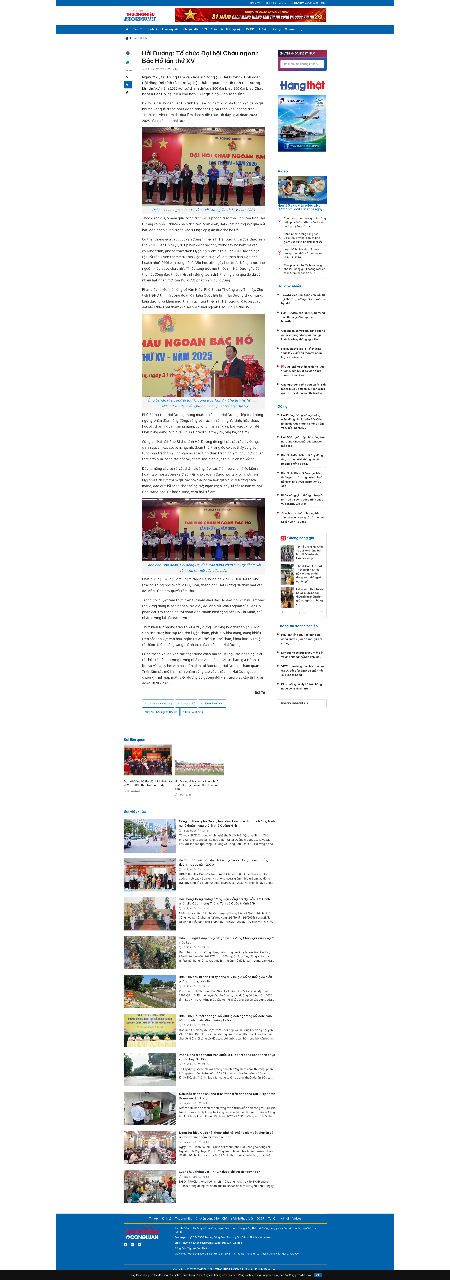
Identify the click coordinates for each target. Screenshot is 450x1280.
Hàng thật (256, 3)
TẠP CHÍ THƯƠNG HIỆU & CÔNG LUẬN (223, 1269)
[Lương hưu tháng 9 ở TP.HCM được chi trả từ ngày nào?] (150, 1186)
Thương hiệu (170, 29)
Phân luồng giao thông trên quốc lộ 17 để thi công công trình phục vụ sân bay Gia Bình (302, 499)
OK (318, 1274)
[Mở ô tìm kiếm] (300, 29)
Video (283, 171)
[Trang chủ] (127, 29)
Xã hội (277, 29)
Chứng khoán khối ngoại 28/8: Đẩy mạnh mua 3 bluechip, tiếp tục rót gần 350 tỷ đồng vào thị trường (303, 389)
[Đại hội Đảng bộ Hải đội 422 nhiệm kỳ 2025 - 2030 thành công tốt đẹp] (148, 760)
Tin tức (138, 29)
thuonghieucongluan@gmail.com (201, 1242)
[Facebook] (125, 1244)
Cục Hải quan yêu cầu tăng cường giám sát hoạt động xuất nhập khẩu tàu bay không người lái (303, 335)
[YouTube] (132, 1244)
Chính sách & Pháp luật (226, 29)
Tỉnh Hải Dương (194, 712)
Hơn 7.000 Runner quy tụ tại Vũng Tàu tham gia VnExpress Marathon (303, 317)
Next (322, 612)
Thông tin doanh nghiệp (298, 626)
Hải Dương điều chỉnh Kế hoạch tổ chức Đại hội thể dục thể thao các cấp (196, 785)
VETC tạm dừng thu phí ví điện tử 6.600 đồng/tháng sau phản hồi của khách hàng (302, 670)
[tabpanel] (302, 577)
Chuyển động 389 (195, 29)
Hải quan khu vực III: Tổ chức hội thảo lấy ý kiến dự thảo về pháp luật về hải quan (301, 353)
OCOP (250, 29)
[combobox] (302, 64)
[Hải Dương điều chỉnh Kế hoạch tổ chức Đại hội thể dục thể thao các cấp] (199, 760)
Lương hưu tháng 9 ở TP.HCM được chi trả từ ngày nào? (219, 1172)
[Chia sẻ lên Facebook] (127, 53)
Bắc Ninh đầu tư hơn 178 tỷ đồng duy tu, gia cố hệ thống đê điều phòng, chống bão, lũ (302, 459)
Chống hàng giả (300, 538)
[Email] (139, 1244)
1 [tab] (299, 613)
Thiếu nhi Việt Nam (213, 703)
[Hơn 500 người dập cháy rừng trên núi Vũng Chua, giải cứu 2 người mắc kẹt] (150, 953)
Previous (283, 612)
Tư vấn (263, 29)
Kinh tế (153, 29)
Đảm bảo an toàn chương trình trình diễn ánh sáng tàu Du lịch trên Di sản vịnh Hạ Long (303, 517)
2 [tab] (305, 613)
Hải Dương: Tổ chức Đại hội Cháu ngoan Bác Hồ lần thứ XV (200, 57)
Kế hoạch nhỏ (187, 703)
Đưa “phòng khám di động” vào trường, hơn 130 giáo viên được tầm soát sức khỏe (303, 371)
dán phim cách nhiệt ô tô (294, 702)
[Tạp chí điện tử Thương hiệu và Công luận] (142, 1233)
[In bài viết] (127, 62)
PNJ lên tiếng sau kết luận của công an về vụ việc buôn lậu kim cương (301, 639)
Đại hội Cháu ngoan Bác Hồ (161, 712)
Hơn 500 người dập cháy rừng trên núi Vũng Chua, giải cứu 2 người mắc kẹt (303, 441)
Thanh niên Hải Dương (159, 703)
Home (132, 38)
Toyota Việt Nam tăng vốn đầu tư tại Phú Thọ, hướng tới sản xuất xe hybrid (303, 299)
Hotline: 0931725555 (275, 3)
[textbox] (302, 64)
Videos (289, 29)
